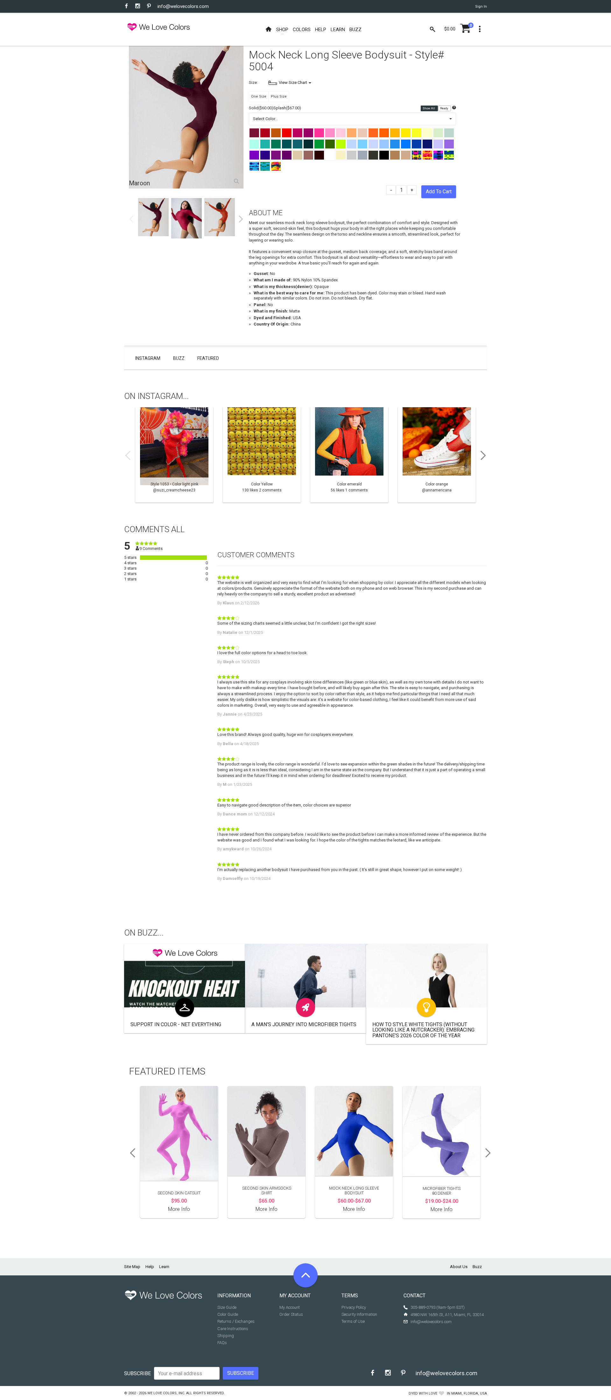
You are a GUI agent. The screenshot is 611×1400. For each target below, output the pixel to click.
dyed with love (423, 1393)
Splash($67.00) (287, 108)
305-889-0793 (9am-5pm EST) (438, 1307)
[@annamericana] (437, 455)
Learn (164, 1266)
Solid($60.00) (261, 108)
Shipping (225, 1335)
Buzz (179, 358)
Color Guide (227, 1314)
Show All (429, 108)
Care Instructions (232, 1328)
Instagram (147, 358)
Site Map (132, 1266)
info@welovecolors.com (183, 6)
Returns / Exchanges (236, 1321)
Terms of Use (353, 1321)
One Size (258, 96)
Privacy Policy (353, 1307)
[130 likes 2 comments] (262, 455)
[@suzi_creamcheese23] (174, 455)
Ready (444, 108)
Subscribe (137, 1373)
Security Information (359, 1314)
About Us (458, 1266)
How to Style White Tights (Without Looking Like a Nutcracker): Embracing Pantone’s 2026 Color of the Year (423, 1030)
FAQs (222, 1342)
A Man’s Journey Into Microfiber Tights (303, 1024)
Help (149, 1266)
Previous (131, 219)
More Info (179, 1209)
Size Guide (226, 1307)
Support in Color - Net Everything (175, 1024)
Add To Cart (439, 192)
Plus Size (279, 96)
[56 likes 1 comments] (349, 455)
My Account (289, 1307)
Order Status (291, 1314)
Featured (208, 358)
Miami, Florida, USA (469, 1393)
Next (240, 219)
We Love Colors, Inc (165, 1393)
